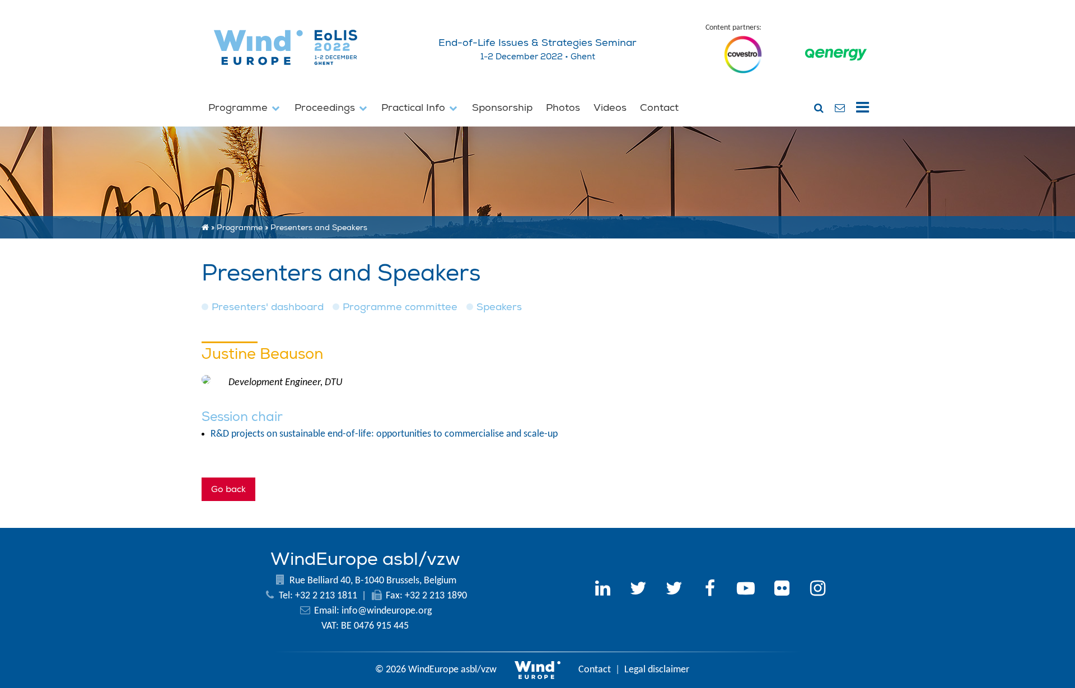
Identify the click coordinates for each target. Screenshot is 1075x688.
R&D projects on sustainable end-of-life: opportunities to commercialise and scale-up (384, 434)
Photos (563, 107)
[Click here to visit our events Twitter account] (674, 590)
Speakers (499, 307)
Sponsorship (502, 107)
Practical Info (414, 107)
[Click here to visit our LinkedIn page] (602, 590)
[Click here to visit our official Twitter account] (638, 590)
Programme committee (400, 307)
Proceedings (326, 107)
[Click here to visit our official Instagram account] (817, 590)
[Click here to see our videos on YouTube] (745, 590)
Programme (239, 107)
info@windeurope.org (387, 611)
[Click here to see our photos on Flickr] (781, 590)
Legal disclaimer (656, 669)
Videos (610, 107)
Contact (659, 107)
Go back (228, 489)
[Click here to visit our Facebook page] (710, 590)
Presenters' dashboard (268, 307)
